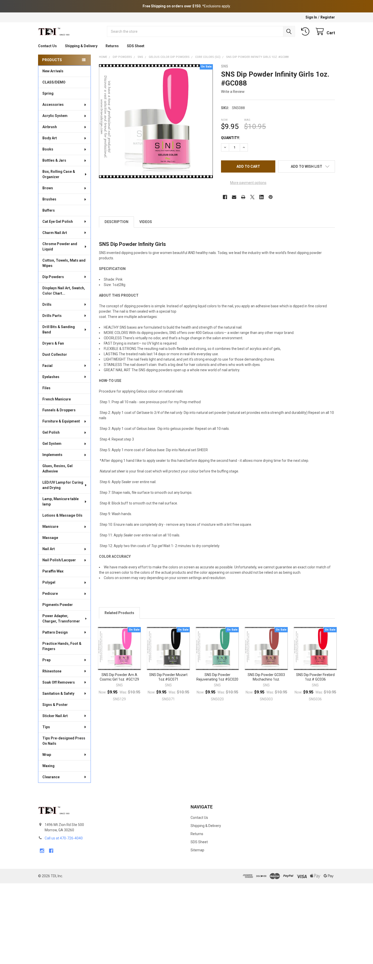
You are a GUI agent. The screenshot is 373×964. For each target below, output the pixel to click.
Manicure (50, 527)
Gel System (51, 444)
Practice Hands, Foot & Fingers (61, 646)
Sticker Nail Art (55, 716)
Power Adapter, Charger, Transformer (61, 618)
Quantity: (230, 138)
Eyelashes (50, 377)
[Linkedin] (261, 197)
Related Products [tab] (119, 613)
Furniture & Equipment (61, 421)
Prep (46, 660)
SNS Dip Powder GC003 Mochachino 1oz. (266, 677)
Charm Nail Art (54, 233)
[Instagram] (42, 851)
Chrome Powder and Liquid (59, 246)
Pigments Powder (57, 605)
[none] (156, 121)
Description (116, 222)
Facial (47, 366)
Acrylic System (54, 116)
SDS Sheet (135, 46)
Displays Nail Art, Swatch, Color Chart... (63, 290)
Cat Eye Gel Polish (57, 221)
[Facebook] (225, 197)
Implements (52, 455)
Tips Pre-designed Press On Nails (63, 741)
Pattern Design (55, 632)
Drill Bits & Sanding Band (58, 329)
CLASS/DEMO (53, 82)
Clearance (51, 777)
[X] (252, 197)
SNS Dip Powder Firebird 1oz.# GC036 (315, 677)
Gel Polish (51, 432)
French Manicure (56, 399)
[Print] (243, 197)
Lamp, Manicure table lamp (60, 501)
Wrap (46, 755)
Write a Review (233, 92)
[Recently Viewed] (306, 32)
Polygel (48, 582)
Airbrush (49, 127)
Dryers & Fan (53, 343)
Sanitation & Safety (58, 693)
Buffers (48, 210)
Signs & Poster (55, 705)
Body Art (49, 138)
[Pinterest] (271, 197)
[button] (306, 166)
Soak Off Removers (58, 682)
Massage (50, 538)
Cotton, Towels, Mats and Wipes (64, 263)
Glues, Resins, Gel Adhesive (57, 468)
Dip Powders (53, 277)
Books (47, 149)
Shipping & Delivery (81, 46)
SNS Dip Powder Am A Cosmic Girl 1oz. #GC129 (119, 677)
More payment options (248, 183)
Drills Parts (52, 316)
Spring (48, 93)
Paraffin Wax (52, 571)
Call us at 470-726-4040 (64, 838)
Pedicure (50, 593)
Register (327, 17)
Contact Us (47, 46)
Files (46, 388)
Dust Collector (54, 354)
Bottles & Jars (54, 160)
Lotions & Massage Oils (62, 515)
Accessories (53, 105)
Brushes (49, 199)
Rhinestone (51, 671)
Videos (145, 222)
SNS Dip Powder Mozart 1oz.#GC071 (168, 677)
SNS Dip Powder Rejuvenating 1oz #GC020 (217, 677)
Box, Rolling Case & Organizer (58, 174)
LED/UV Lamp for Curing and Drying (62, 485)
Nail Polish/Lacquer (59, 560)
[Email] (234, 197)
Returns (112, 46)
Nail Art (48, 549)
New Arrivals (52, 71)
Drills (47, 304)
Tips (46, 727)
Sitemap (197, 850)
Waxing (48, 766)
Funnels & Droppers (59, 410)
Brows (47, 188)
